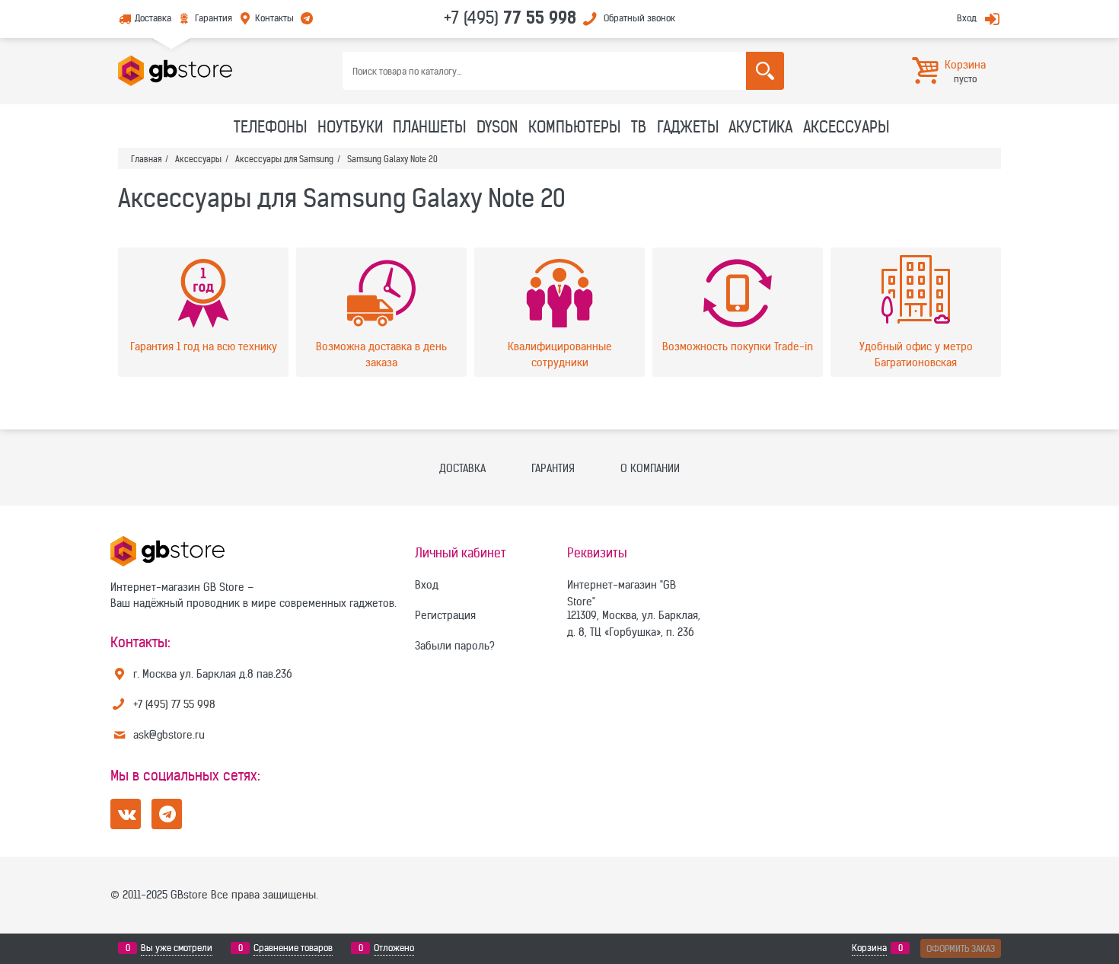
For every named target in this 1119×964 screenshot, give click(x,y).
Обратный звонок (639, 18)
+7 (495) (510, 17)
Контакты (274, 18)
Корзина (869, 947)
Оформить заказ (960, 948)
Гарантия (213, 18)
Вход (967, 18)
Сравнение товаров (293, 947)
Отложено (394, 947)
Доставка (153, 18)
